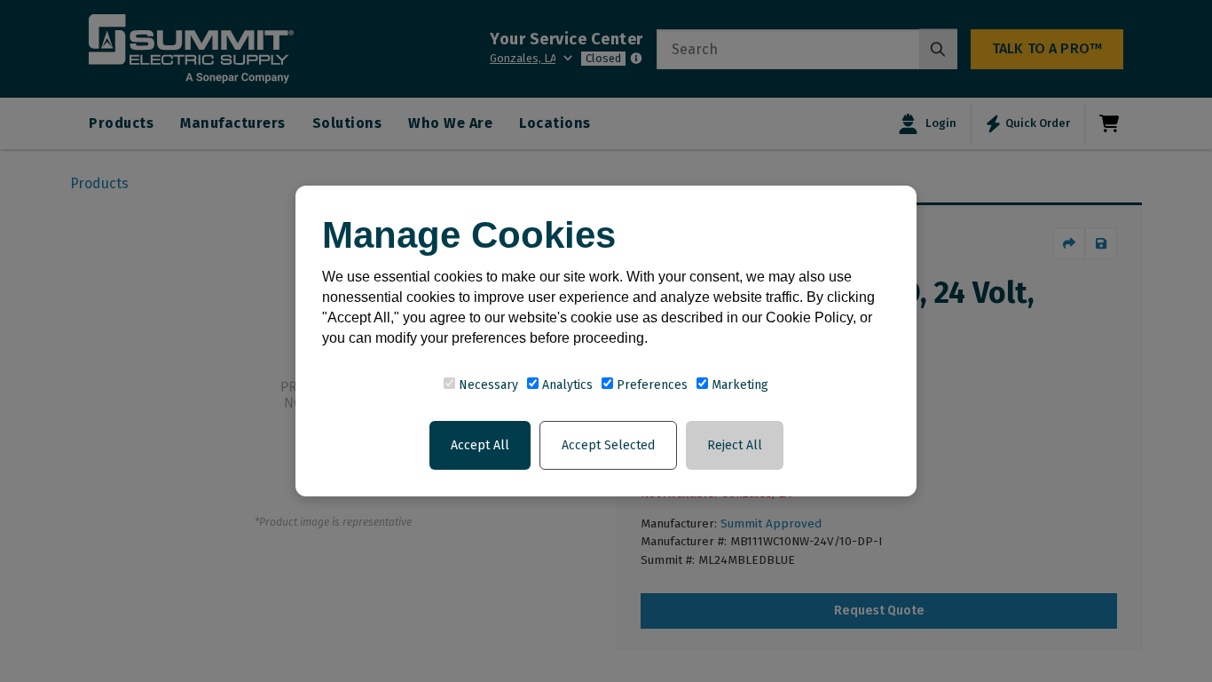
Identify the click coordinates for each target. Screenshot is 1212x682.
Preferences (650, 385)
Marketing (738, 385)
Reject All (734, 445)
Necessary (486, 385)
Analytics (566, 385)
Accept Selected (608, 445)
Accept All (480, 445)
